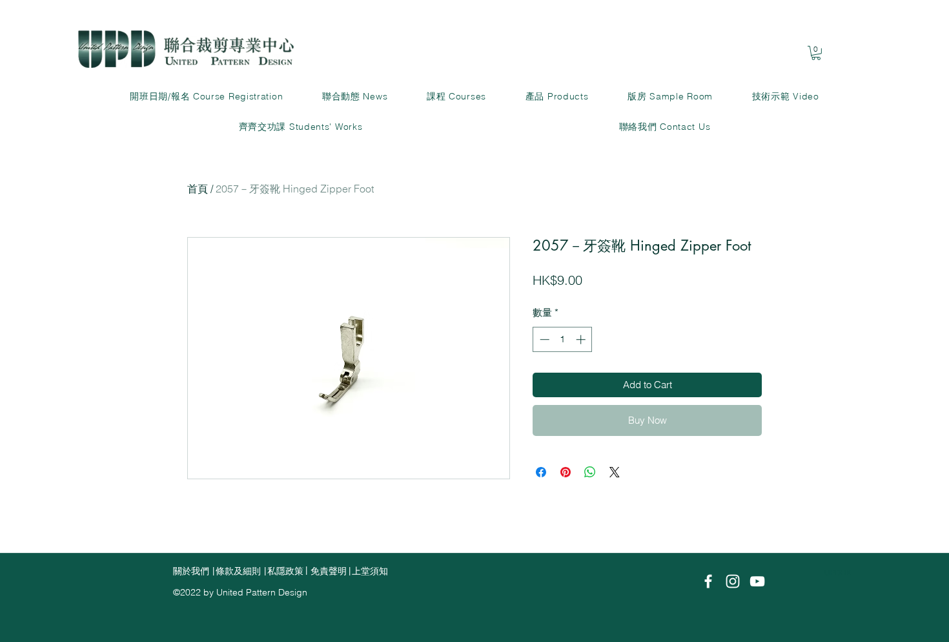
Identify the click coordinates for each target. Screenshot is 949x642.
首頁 (197, 188)
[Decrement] (543, 339)
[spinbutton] (562, 339)
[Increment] (582, 339)
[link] (816, 53)
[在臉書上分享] (541, 472)
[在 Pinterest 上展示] (565, 472)
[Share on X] (614, 472)
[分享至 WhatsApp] (590, 472)
